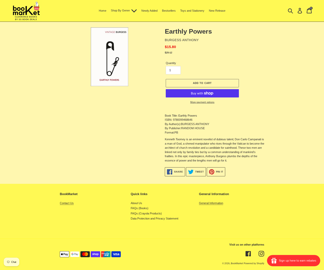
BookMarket (237, 263)
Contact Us (67, 203)
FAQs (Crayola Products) (146, 213)
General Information (211, 203)
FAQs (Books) (139, 208)
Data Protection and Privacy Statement (154, 218)
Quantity (171, 63)
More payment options (202, 102)
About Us (136, 203)
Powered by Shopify (254, 263)
